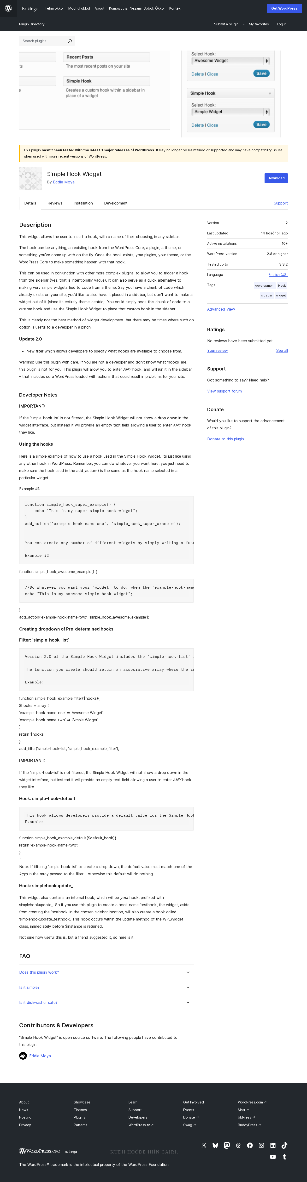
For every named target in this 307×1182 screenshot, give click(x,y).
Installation (83, 203)
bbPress (246, 1117)
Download (276, 178)
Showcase (82, 1102)
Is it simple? (29, 987)
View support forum (224, 391)
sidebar (266, 295)
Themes (80, 1110)
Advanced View (221, 309)
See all (282, 350)
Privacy (25, 1125)
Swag (189, 1125)
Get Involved (193, 1102)
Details (30, 203)
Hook (282, 285)
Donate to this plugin (225, 439)
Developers (138, 1117)
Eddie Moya (64, 182)
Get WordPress (284, 8)
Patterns (80, 1125)
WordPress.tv (141, 1125)
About (24, 1102)
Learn (133, 1102)
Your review (217, 350)
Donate (191, 1117)
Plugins (79, 1117)
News (23, 1110)
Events (188, 1110)
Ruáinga (71, 1152)
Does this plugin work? (39, 972)
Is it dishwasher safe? (38, 1002)
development (264, 285)
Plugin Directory (32, 24)
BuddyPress (249, 1125)
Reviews (54, 203)
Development (116, 203)
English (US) (278, 275)
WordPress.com (252, 1102)
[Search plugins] (70, 41)
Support (281, 203)
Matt (243, 1110)
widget (281, 295)
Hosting (25, 1117)
